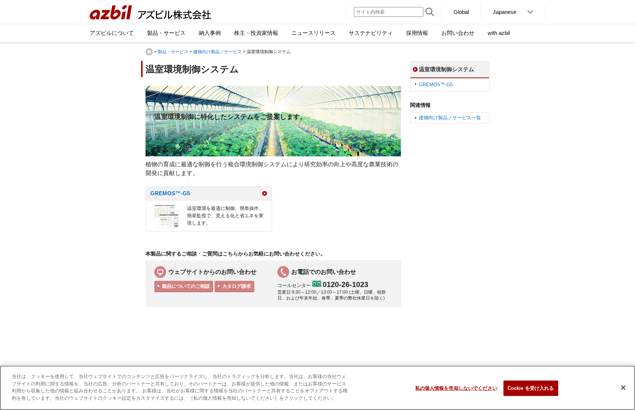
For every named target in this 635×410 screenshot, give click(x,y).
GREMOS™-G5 (170, 193)
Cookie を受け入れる (530, 388)
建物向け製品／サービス (217, 51)
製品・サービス (173, 51)
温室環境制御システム (446, 69)
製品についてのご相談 (186, 286)
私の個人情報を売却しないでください (456, 388)
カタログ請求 (236, 286)
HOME (149, 51)
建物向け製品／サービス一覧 (450, 117)
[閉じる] (623, 388)
